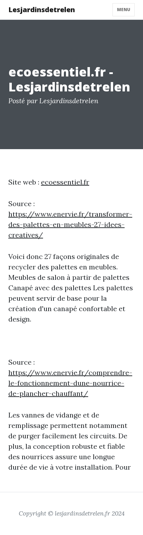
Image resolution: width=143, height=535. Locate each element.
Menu (123, 10)
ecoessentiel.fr (65, 182)
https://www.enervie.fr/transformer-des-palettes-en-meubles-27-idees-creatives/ (70, 224)
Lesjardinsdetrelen (41, 9)
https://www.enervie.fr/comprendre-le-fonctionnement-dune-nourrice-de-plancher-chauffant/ (70, 383)
